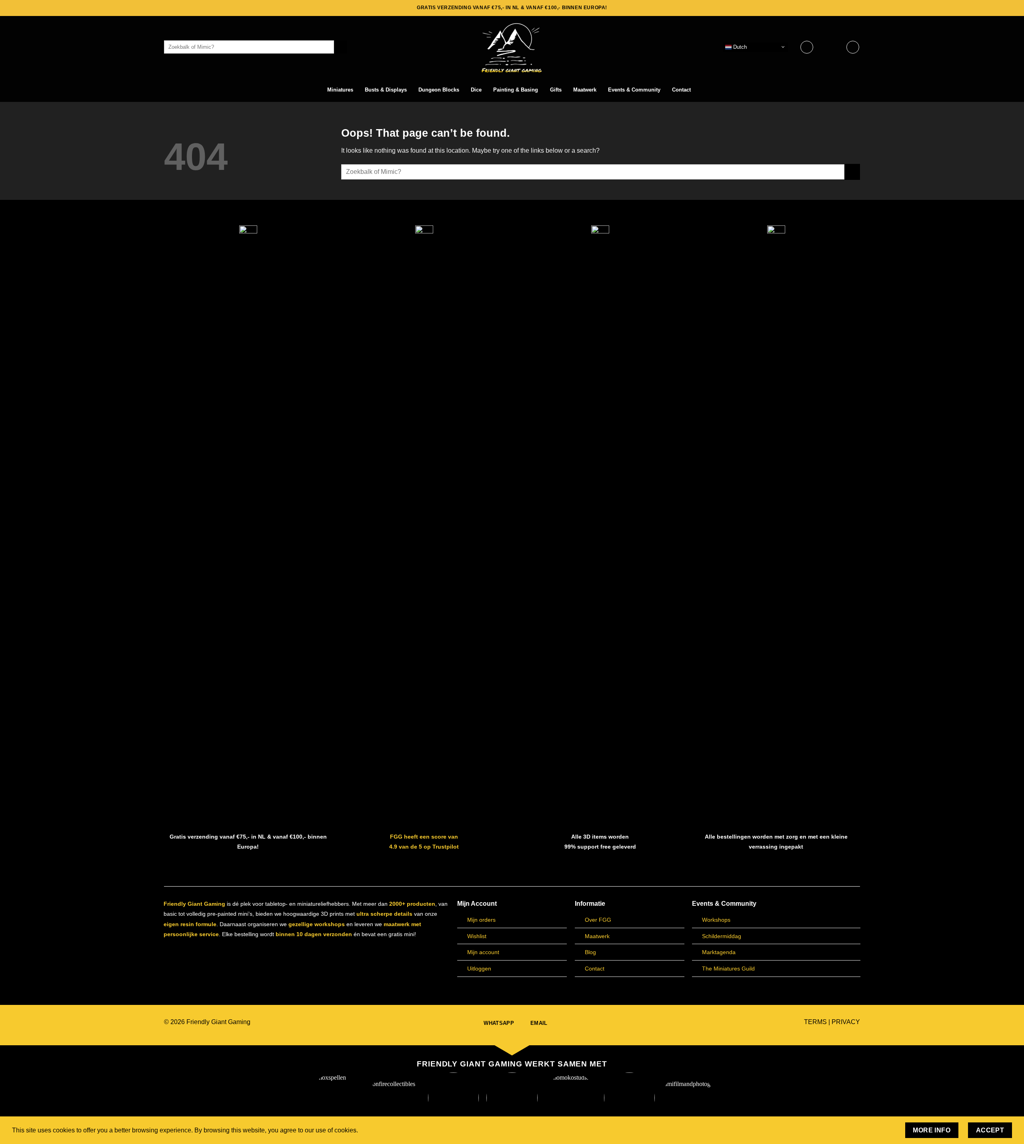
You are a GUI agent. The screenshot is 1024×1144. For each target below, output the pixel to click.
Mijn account (483, 952)
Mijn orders (481, 920)
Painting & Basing (515, 90)
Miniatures (340, 90)
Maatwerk (584, 90)
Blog (590, 952)
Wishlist (476, 936)
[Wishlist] (806, 47)
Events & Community (634, 90)
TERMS (815, 1021)
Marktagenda (719, 952)
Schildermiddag (721, 936)
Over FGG (598, 920)
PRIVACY (846, 1021)
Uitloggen (479, 968)
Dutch (739, 47)
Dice (476, 90)
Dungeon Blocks (438, 90)
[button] (830, 47)
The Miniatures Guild (728, 968)
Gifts (556, 90)
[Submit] (340, 47)
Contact (681, 90)
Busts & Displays (386, 90)
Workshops (716, 920)
